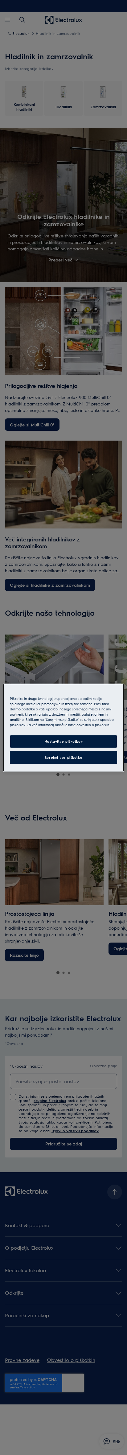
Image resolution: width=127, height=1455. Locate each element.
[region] (63, 727)
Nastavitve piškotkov (63, 741)
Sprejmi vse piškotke (63, 757)
